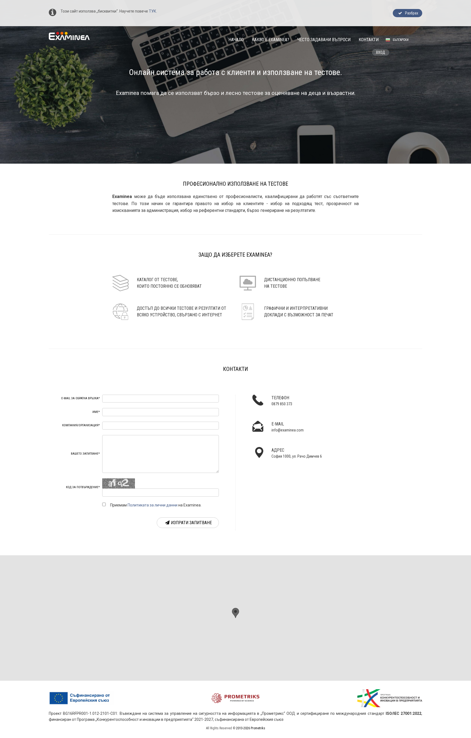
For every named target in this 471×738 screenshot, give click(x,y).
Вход (380, 52)
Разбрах (410, 13)
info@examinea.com (287, 430)
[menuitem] (236, 39)
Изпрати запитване (191, 522)
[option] (235, 82)
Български (401, 39)
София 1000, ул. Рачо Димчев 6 (296, 456)
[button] (235, 613)
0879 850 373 (281, 404)
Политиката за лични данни (152, 505)
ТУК (152, 11)
